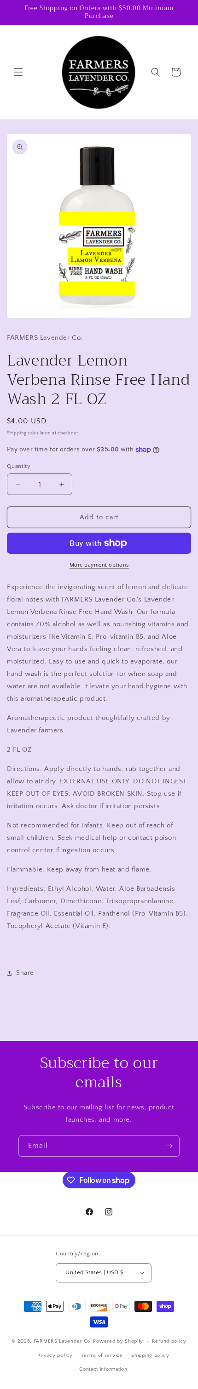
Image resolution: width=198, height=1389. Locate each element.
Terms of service (101, 1355)
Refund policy (169, 1341)
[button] (18, 72)
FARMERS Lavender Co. (63, 1341)
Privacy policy (55, 1355)
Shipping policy (150, 1355)
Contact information (103, 1369)
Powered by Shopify (118, 1341)
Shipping (17, 433)
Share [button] (25, 973)
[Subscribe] (169, 1146)
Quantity (18, 466)
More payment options (99, 565)
